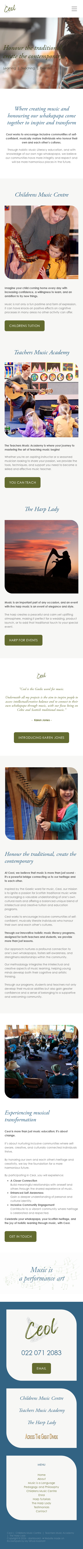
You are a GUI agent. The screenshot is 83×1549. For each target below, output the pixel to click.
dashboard (34, 1538)
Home (42, 1474)
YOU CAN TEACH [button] (22, 482)
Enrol (41, 1495)
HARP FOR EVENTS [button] (23, 640)
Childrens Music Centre (41, 195)
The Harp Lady (41, 509)
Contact (41, 1511)
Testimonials (41, 1507)
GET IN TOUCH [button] (20, 1236)
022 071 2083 (41, 1353)
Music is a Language (41, 1482)
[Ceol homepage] (37, 8)
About (41, 1478)
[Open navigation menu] (74, 8)
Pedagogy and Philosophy (41, 1487)
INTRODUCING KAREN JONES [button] (41, 738)
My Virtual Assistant (35, 1541)
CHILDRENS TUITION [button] (24, 326)
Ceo (9, 1532)
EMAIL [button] (41, 1368)
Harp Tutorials (41, 1499)
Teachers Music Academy (41, 352)
